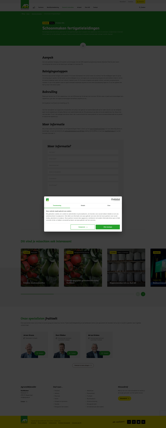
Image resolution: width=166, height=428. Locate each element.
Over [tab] (108, 205)
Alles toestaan (107, 227)
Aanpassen (81, 227)
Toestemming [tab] (57, 205)
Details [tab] (83, 205)
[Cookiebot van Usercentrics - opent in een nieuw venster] (112, 199)
